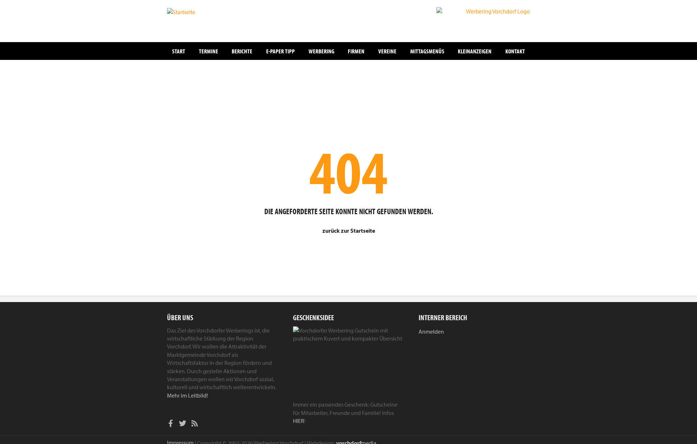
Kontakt (515, 51)
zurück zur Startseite (348, 230)
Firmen (356, 51)
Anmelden (431, 331)
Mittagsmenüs (427, 51)
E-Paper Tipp (280, 51)
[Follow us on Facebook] (170, 424)
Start (178, 51)
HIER (298, 420)
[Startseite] (203, 20)
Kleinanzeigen (475, 51)
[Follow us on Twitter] (182, 424)
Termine (208, 51)
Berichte (242, 51)
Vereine (387, 51)
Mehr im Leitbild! (187, 395)
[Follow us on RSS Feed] (194, 424)
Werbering (321, 51)
